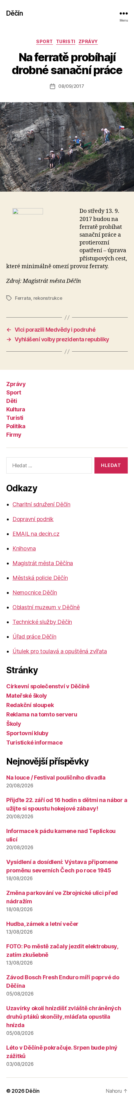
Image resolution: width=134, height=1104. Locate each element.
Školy (13, 723)
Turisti (65, 41)
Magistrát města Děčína (42, 563)
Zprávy (88, 41)
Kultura (15, 409)
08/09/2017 (71, 86)
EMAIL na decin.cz (35, 533)
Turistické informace (34, 742)
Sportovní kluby (27, 733)
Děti (11, 401)
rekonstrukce (47, 298)
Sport (44, 41)
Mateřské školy (26, 695)
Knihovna (24, 548)
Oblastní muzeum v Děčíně (46, 607)
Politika (15, 426)
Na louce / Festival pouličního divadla (56, 777)
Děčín (14, 13)
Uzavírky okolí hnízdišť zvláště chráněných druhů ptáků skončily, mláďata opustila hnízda (63, 1016)
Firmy (14, 434)
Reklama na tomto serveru (41, 714)
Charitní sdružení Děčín (41, 504)
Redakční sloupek (30, 705)
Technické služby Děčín (42, 622)
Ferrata (23, 298)
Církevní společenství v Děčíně (47, 686)
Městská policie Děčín (40, 578)
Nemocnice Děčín (34, 592)
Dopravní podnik (33, 519)
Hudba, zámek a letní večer (42, 924)
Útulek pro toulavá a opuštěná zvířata (59, 651)
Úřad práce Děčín (34, 636)
